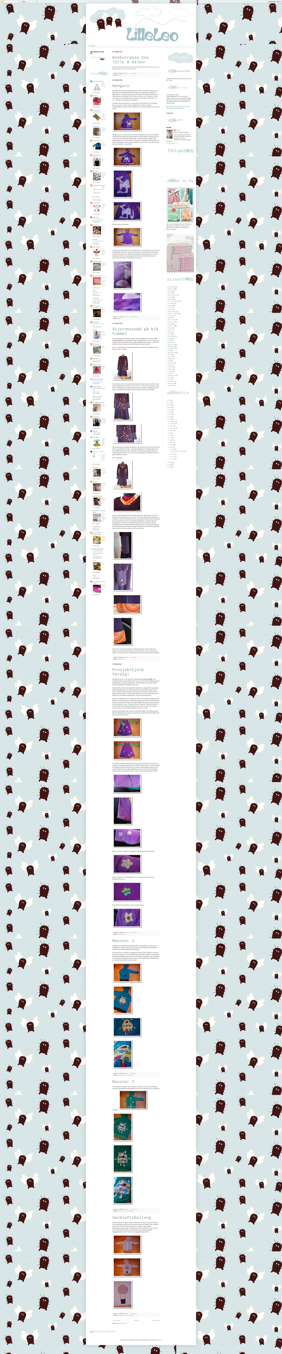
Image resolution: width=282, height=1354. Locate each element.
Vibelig (95, 561)
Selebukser (171, 346)
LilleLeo (178, 130)
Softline (170, 358)
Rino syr (95, 431)
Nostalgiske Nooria (98, 402)
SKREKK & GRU (97, 496)
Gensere (170, 305)
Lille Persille (96, 344)
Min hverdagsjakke (104, 144)
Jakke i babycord (97, 360)
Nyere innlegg (116, 1320)
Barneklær (120, 934)
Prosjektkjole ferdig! (128, 672)
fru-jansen (96, 225)
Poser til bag (171, 336)
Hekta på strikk (97, 261)
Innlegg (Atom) (123, 1323)
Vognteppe (170, 385)
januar (171, 447)
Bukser (170, 293)
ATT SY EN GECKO (98, 81)
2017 (169, 402)
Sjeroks (95, 481)
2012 (169, 414)
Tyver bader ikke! (97, 398)
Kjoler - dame (121, 659)
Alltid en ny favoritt (103, 84)
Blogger (159, 1340)
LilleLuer (170, 328)
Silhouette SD (171, 352)
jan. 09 (173, 459)
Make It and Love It (98, 379)
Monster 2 (123, 1082)
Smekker (170, 356)
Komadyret (96, 322)
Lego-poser (171, 325)
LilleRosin (95, 358)
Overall (170, 334)
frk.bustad (96, 217)
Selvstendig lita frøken (104, 129)
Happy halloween (104, 311)
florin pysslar (96, 203)
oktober (172, 426)
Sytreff (169, 365)
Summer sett (96, 577)
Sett (169, 350)
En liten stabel (96, 391)
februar (172, 444)
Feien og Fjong (97, 200)
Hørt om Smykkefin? (104, 264)
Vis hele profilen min (171, 143)
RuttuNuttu (96, 437)
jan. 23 (173, 454)
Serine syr (95, 467)
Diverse (120, 75)
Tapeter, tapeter (97, 432)
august (172, 430)
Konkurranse (171, 321)
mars (171, 442)
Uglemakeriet (171, 375)
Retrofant (95, 416)
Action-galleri (171, 286)
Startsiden (136, 1320)
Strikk (169, 360)
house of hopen (97, 275)
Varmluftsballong (131, 1218)
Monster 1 (123, 941)
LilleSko (170, 330)
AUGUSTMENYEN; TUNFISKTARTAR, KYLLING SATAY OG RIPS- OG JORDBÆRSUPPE (98, 553)
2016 (169, 405)
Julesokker (171, 315)
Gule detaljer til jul (104, 499)
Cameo (170, 297)
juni (171, 435)
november (172, 423)
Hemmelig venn (172, 311)
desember (172, 421)
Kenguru (120, 86)
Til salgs (170, 371)
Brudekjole (170, 291)
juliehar (95, 291)
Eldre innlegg (155, 1320)
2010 (169, 419)
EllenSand (95, 171)
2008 (169, 465)
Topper (170, 373)
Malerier (170, 332)
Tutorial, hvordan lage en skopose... (104, 282)
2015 (169, 407)
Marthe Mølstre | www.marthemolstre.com (99, 388)
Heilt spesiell (96, 247)
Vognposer (171, 383)
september (173, 428)
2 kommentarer (133, 73)
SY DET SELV (96, 526)
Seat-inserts (171, 344)
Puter (169, 340)
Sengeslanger (171, 348)
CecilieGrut (96, 126)
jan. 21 (173, 456)
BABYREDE (96, 528)
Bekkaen (95, 95)
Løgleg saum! (97, 364)
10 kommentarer (133, 316)
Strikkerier (170, 363)
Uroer (169, 377)
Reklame (170, 342)
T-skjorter (170, 367)
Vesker (170, 379)
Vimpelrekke (171, 381)
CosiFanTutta (96, 140)
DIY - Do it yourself (173, 301)
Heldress (170, 309)
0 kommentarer (133, 1209)
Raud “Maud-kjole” (103, 368)
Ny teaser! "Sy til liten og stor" (104, 251)
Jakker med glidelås (129, 1075)
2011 (169, 416)
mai (171, 437)
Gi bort (170, 307)
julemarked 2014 (103, 228)
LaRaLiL (95, 329)
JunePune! (96, 298)
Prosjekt (170, 338)
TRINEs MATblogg (98, 549)
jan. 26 (173, 449)
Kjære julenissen (104, 586)
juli (170, 433)
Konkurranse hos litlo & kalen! (130, 59)
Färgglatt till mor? (104, 206)
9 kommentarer (133, 657)
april (171, 440)
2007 (169, 467)
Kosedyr (170, 324)
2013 (169, 412)
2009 (169, 462)
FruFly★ (95, 239)
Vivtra (94, 575)
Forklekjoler (171, 303)
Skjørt (169, 354)
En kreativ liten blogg (99, 185)
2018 (169, 400)
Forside (92, 46)
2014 (169, 409)
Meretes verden (97, 396)
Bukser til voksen (172, 295)
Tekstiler (170, 369)
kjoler (119, 318)
